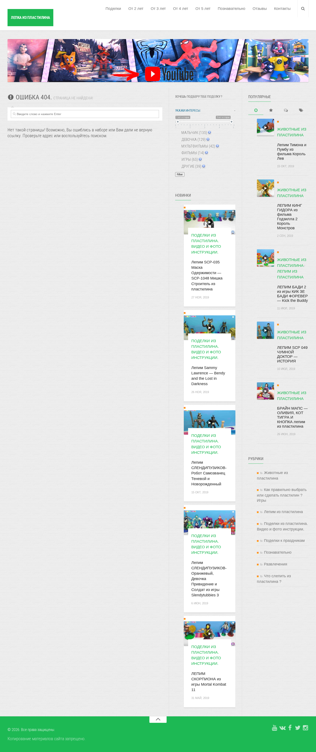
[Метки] (300, 110)
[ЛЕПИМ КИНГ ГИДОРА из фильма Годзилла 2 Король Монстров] (265, 188)
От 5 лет (202, 8)
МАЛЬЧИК (194, 132)
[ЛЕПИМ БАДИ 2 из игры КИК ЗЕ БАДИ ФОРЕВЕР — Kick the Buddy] (265, 257)
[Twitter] (298, 728)
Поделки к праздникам (284, 540)
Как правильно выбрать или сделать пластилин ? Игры (282, 495)
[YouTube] (275, 728)
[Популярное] (270, 110)
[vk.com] (282, 728)
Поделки (113, 8)
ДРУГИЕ (191, 166)
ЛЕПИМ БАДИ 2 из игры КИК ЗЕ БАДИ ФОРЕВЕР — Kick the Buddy (292, 294)
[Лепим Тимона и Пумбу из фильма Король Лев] (265, 127)
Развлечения (275, 564)
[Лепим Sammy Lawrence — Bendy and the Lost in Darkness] (209, 327)
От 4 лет (180, 8)
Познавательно (231, 8)
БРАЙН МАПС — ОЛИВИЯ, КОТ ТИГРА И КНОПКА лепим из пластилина (292, 417)
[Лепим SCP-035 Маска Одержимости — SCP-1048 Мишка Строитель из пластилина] (209, 222)
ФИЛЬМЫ (192, 152)
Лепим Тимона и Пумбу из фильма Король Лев (291, 152)
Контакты (282, 8)
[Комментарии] (285, 110)
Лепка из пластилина (30, 17)
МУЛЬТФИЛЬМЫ (198, 146)
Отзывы (260, 8)
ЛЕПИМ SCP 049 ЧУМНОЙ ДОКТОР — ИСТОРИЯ (292, 354)
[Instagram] (305, 728)
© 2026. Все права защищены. (31, 729)
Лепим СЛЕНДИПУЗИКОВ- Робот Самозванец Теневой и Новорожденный (209, 473)
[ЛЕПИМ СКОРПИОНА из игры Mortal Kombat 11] (209, 633)
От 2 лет (135, 8)
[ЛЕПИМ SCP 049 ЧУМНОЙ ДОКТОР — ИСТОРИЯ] (265, 330)
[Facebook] (290, 728)
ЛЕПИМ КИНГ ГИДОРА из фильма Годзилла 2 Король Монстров (289, 216)
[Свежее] (255, 110)
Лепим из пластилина (283, 512)
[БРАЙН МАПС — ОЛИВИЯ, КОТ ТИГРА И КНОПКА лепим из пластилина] (265, 391)
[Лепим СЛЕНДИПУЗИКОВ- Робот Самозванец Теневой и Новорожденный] (209, 422)
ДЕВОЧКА (193, 139)
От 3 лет (158, 8)
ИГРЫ (189, 159)
